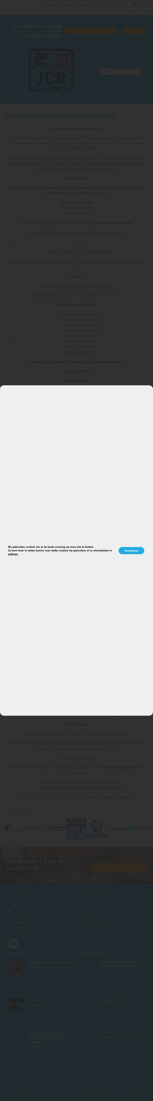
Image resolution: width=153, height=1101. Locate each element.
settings (13, 554)
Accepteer (131, 550)
